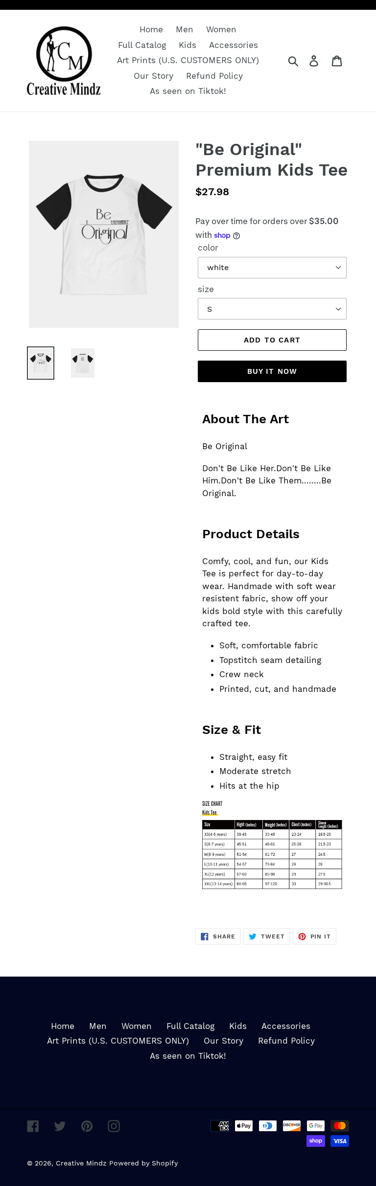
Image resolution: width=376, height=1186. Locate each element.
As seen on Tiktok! (188, 1056)
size (206, 289)
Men (98, 1026)
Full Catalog (190, 1026)
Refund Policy (286, 1041)
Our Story (223, 1041)
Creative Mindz (81, 1163)
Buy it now (272, 371)
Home (62, 1026)
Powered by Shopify (143, 1163)
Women (136, 1026)
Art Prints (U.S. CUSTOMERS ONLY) (118, 1041)
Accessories (285, 1026)
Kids (238, 1026)
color (208, 247)
